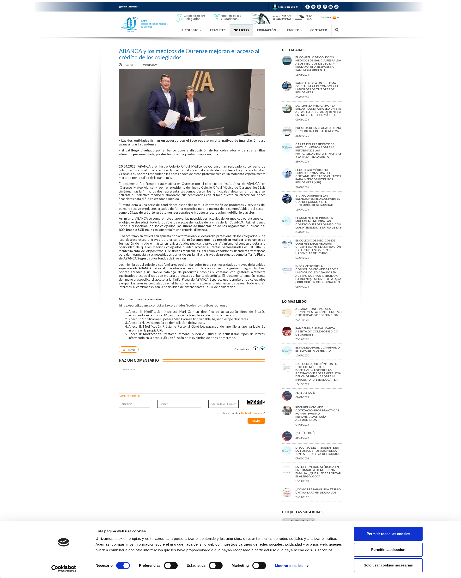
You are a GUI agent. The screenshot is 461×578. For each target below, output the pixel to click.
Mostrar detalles (289, 566)
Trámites (217, 30)
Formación (267, 30)
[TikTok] (336, 7)
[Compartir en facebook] (255, 349)
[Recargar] (264, 401)
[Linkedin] (330, 7)
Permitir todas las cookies (388, 534)
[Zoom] (192, 102)
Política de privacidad (252, 412)
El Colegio (190, 30)
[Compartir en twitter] (262, 349)
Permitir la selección (388, 550)
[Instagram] (325, 7)
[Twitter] (313, 7)
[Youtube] (319, 7)
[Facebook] (307, 7)
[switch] (171, 565)
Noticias (134, 7)
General (127, 64)
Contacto (318, 30)
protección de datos (299, 520)
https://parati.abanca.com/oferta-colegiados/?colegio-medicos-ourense (173, 305)
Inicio (124, 7)
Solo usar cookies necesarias (388, 565)
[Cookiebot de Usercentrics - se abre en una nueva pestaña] (64, 568)
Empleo (293, 30)
